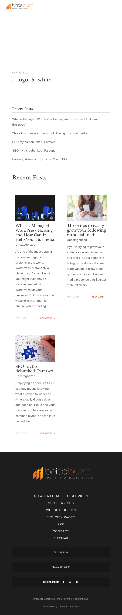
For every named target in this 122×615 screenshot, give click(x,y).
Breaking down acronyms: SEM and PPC (40, 159)
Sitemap (61, 538)
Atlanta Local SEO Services (61, 496)
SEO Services (61, 503)
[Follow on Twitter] (69, 582)
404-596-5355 (61, 551)
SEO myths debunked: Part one (34, 150)
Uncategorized (25, 244)
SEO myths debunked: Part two (33, 142)
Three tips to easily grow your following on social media (49, 133)
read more (46, 318)
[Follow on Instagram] (76, 582)
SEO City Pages (60, 517)
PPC (61, 524)
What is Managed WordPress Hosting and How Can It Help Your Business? (34, 232)
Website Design (61, 510)
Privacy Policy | (50, 606)
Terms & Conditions (69, 606)
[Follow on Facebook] (63, 582)
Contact (61, 531)
